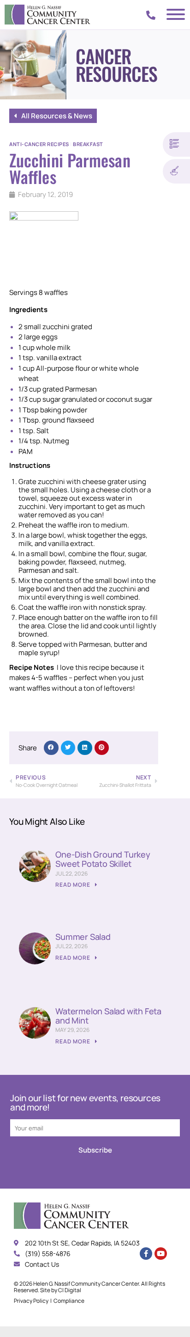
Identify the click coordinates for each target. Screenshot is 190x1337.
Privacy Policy (31, 1301)
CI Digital (69, 1290)
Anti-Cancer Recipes (39, 144)
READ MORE (73, 885)
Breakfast (88, 144)
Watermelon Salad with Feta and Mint (108, 1016)
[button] (51, 748)
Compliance (68, 1301)
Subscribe (95, 1150)
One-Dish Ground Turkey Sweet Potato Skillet (102, 859)
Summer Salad (83, 936)
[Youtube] (160, 1253)
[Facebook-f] (146, 1253)
